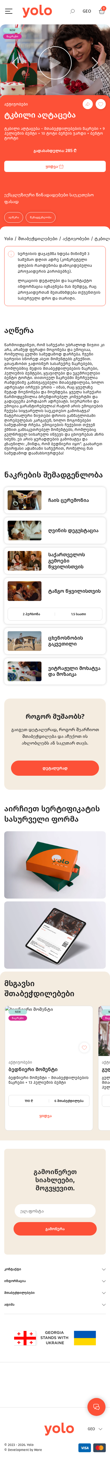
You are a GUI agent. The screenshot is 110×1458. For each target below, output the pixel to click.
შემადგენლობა (40, 217)
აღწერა (13, 217)
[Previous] (14, 63)
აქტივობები (16, 104)
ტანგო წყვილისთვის (74, 591)
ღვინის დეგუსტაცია (73, 531)
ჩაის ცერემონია (68, 500)
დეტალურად (55, 768)
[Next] (95, 63)
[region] (55, 729)
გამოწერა (55, 1229)
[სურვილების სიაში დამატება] (101, 104)
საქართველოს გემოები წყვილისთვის (66, 561)
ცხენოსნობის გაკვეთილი (65, 641)
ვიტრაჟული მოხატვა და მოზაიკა (74, 671)
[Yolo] (37, 11)
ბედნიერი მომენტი (33, 1070)
